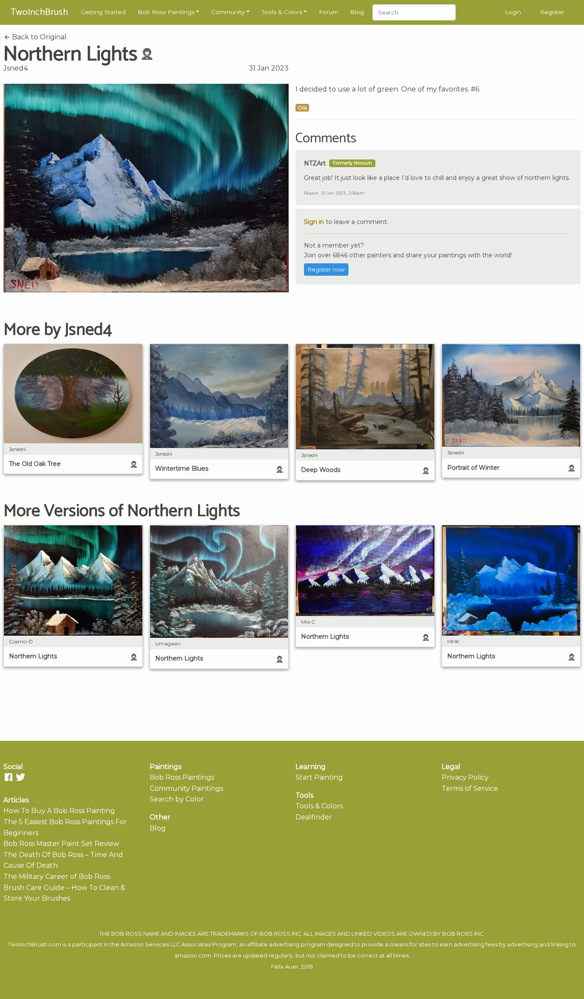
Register (552, 12)
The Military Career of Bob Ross (56, 876)
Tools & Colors (282, 12)
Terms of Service (470, 788)
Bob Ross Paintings (166, 12)
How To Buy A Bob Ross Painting (59, 811)
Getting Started (103, 12)
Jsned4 (15, 68)
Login (513, 12)
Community (228, 12)
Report (311, 193)
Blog (357, 12)
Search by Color (177, 799)
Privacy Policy (465, 777)
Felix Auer (284, 967)
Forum (328, 12)
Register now (326, 269)
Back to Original (38, 37)
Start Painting (319, 777)
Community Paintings (186, 788)
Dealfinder (313, 817)
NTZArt (315, 163)
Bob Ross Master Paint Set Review (61, 844)
